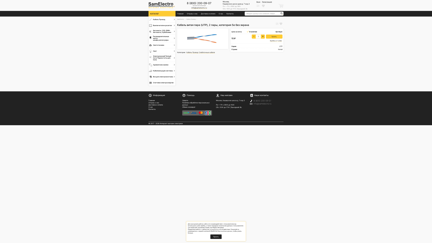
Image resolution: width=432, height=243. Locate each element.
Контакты (230, 14)
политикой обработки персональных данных (217, 231)
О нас (221, 14)
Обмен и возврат (188, 107)
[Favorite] (280, 24)
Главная (180, 14)
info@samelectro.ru (262, 103)
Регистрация (267, 2)
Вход (258, 2)
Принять (216, 237)
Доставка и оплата (208, 14)
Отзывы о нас (192, 14)
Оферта (185, 100)
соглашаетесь (214, 229)
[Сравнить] (277, 24)
